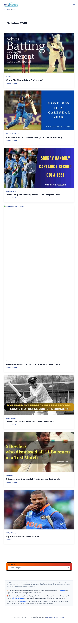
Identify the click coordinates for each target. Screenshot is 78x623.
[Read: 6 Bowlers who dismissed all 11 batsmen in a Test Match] (39, 452)
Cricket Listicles (11, 418)
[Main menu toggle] (74, 4)
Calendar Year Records (13, 134)
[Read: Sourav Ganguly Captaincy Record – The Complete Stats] (39, 168)
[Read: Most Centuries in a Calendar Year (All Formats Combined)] (39, 110)
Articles (8, 76)
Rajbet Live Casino (17, 598)
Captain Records (11, 191)
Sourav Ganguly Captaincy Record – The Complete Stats (33, 195)
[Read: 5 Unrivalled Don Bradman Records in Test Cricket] (39, 395)
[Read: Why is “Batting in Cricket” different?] (39, 53)
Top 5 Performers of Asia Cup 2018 (22, 536)
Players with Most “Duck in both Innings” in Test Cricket (33, 364)
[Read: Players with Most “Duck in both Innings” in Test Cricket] (39, 281)
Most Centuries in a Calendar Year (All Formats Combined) (34, 137)
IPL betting (61, 590)
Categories (12, 564)
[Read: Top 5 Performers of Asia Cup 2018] (39, 509)
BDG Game (23, 601)
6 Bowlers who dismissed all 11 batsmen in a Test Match (33, 479)
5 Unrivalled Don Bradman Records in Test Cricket (30, 422)
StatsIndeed (9, 361)
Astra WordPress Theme (55, 617)
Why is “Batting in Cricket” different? (24, 80)
